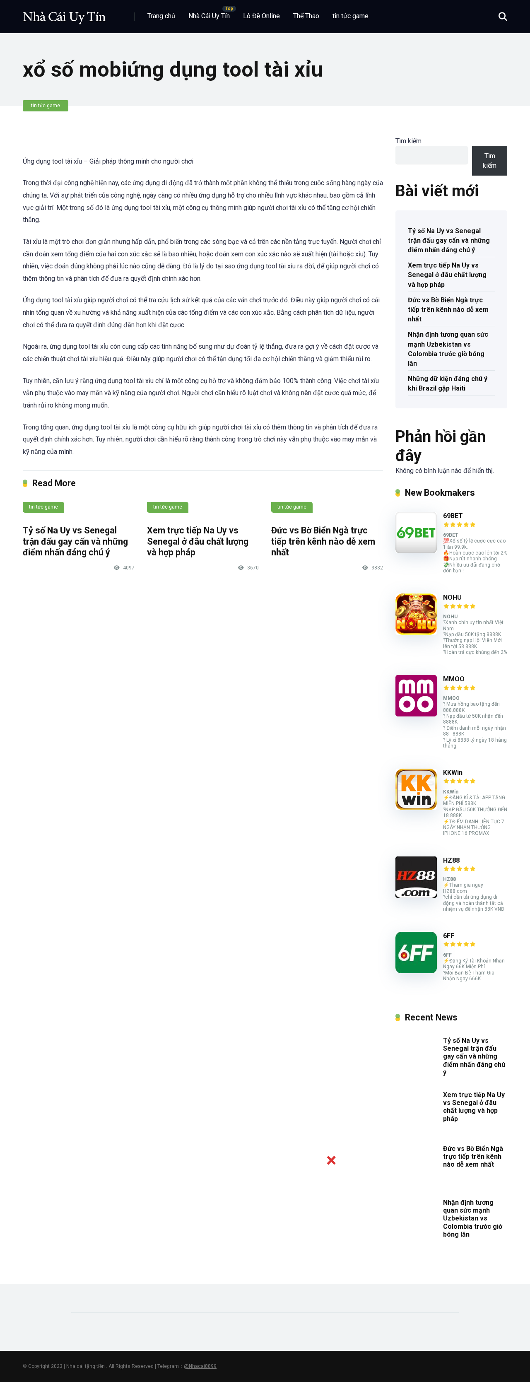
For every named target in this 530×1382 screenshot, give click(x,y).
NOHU (452, 597)
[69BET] (416, 551)
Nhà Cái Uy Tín (209, 16)
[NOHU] (416, 633)
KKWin (453, 773)
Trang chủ (161, 16)
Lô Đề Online (261, 16)
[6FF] (416, 971)
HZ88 (451, 860)
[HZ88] (416, 896)
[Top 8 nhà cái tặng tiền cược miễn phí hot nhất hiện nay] (64, 13)
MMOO (454, 679)
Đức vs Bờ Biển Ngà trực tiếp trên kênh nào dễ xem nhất (323, 541)
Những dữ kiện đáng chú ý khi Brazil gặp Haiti (447, 383)
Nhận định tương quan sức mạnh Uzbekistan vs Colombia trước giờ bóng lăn (448, 348)
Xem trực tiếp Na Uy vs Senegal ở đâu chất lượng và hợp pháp (197, 541)
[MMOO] (416, 714)
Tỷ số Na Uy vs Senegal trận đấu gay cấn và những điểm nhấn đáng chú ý (75, 541)
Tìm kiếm (408, 141)
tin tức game (350, 16)
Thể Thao (306, 16)
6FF (448, 936)
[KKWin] (416, 808)
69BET (453, 516)
